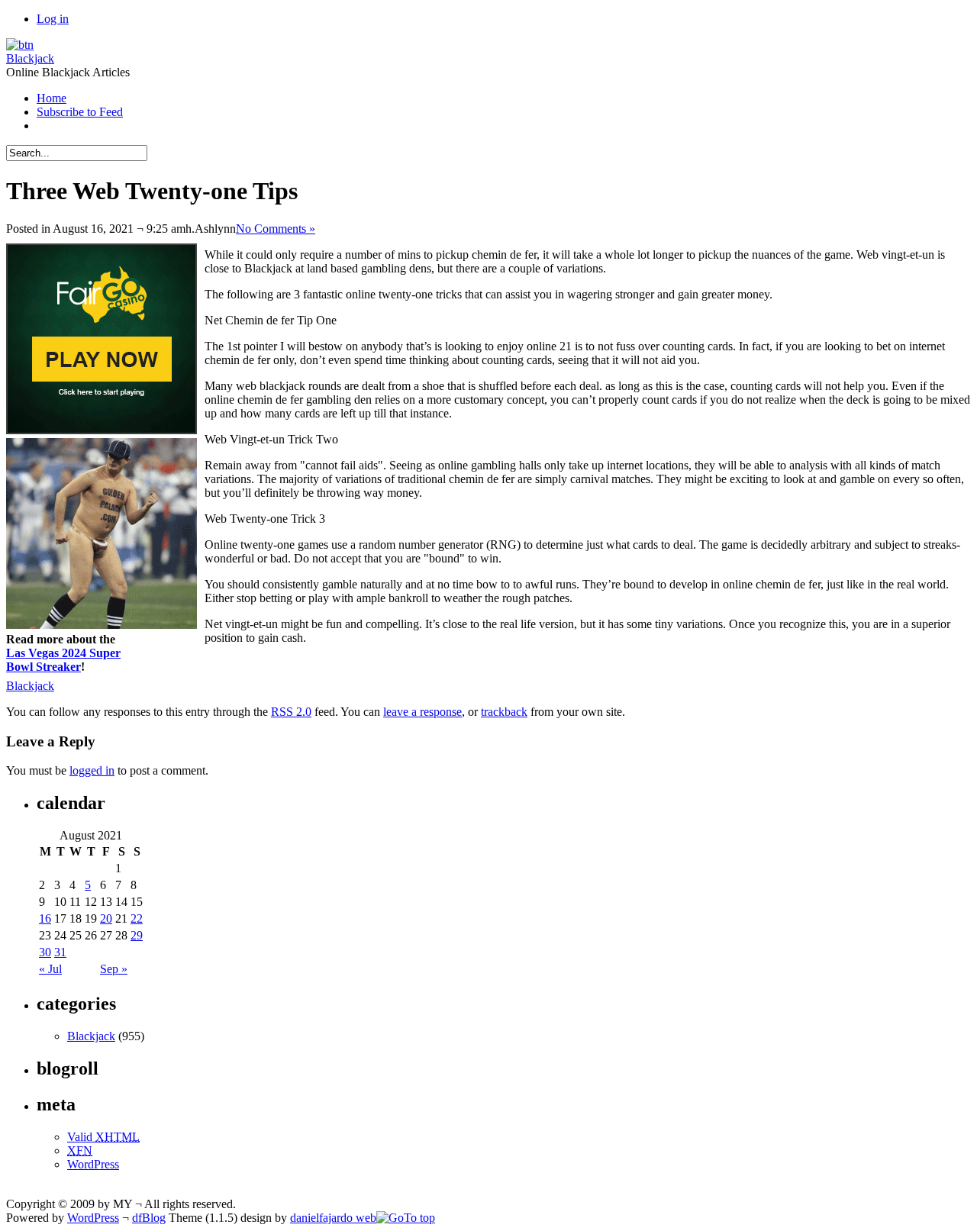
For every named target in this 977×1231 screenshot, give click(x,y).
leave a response (422, 711)
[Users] (20, 44)
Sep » (113, 968)
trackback (504, 711)
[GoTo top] (405, 1217)
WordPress (93, 1164)
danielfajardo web (333, 1217)
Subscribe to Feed (80, 111)
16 (45, 918)
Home (51, 98)
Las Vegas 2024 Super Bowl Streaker (63, 659)
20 (106, 918)
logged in (91, 770)
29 (137, 935)
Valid (103, 1136)
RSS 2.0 (291, 711)
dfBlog (149, 1217)
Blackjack (30, 58)
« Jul (50, 968)
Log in (53, 18)
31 (60, 952)
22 (137, 918)
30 (45, 952)
